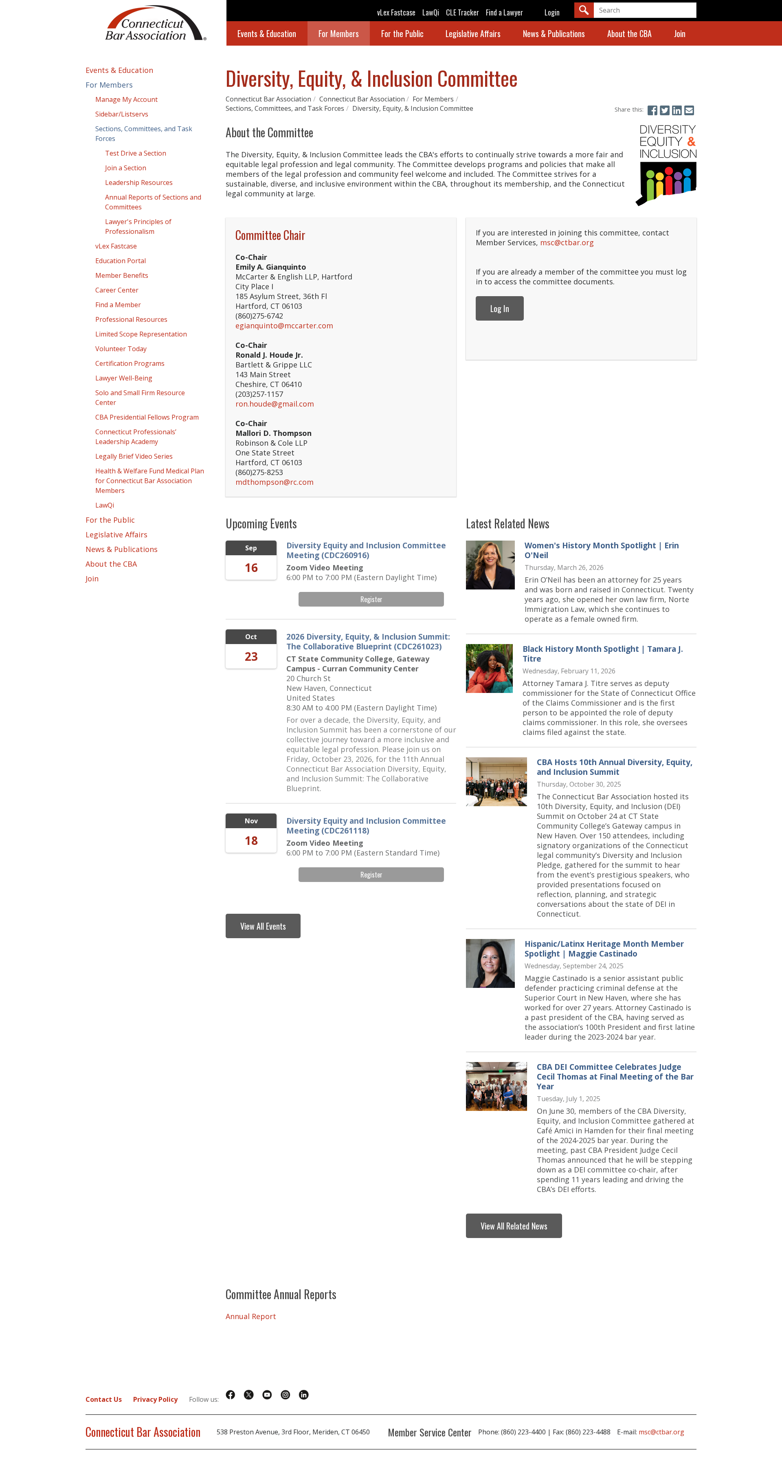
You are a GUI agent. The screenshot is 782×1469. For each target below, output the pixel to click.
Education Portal (120, 260)
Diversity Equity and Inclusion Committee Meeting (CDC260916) (366, 550)
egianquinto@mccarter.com (284, 325)
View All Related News (514, 1226)
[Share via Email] (689, 110)
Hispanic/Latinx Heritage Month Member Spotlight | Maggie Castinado (604, 949)
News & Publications (554, 33)
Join (679, 33)
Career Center (116, 290)
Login (552, 12)
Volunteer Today (121, 348)
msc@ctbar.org (567, 242)
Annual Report (251, 1316)
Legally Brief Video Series (134, 456)
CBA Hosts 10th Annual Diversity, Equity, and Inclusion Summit (614, 767)
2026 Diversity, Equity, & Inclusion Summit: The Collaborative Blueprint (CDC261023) (368, 641)
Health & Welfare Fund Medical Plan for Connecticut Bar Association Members (149, 480)
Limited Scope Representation (141, 334)
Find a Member (118, 304)
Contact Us (104, 1399)
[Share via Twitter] (665, 110)
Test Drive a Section (135, 153)
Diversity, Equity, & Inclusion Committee (412, 108)
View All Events (263, 926)
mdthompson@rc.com (274, 482)
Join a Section (125, 167)
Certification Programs (130, 363)
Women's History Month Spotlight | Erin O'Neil (602, 550)
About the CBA (629, 33)
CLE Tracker (462, 12)
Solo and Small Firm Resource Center (140, 397)
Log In (499, 308)
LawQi (430, 12)
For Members (339, 33)
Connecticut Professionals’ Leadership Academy (135, 436)
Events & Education (266, 33)
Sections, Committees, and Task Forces (285, 108)
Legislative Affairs (473, 33)
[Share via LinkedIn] (677, 110)
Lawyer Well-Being (123, 378)
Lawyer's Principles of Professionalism (138, 226)
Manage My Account (126, 99)
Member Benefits (121, 275)
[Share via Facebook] (652, 110)
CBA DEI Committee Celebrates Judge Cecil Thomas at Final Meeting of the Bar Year (615, 1076)
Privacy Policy (155, 1399)
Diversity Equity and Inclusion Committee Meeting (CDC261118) (366, 826)
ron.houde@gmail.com (274, 404)
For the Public (402, 33)
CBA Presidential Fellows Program (147, 417)
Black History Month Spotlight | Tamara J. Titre (603, 654)
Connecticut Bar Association (268, 99)
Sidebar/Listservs (121, 114)
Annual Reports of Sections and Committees (153, 202)
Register (371, 599)
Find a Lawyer (504, 12)
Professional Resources (131, 319)
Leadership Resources (139, 182)
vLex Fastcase (396, 12)
